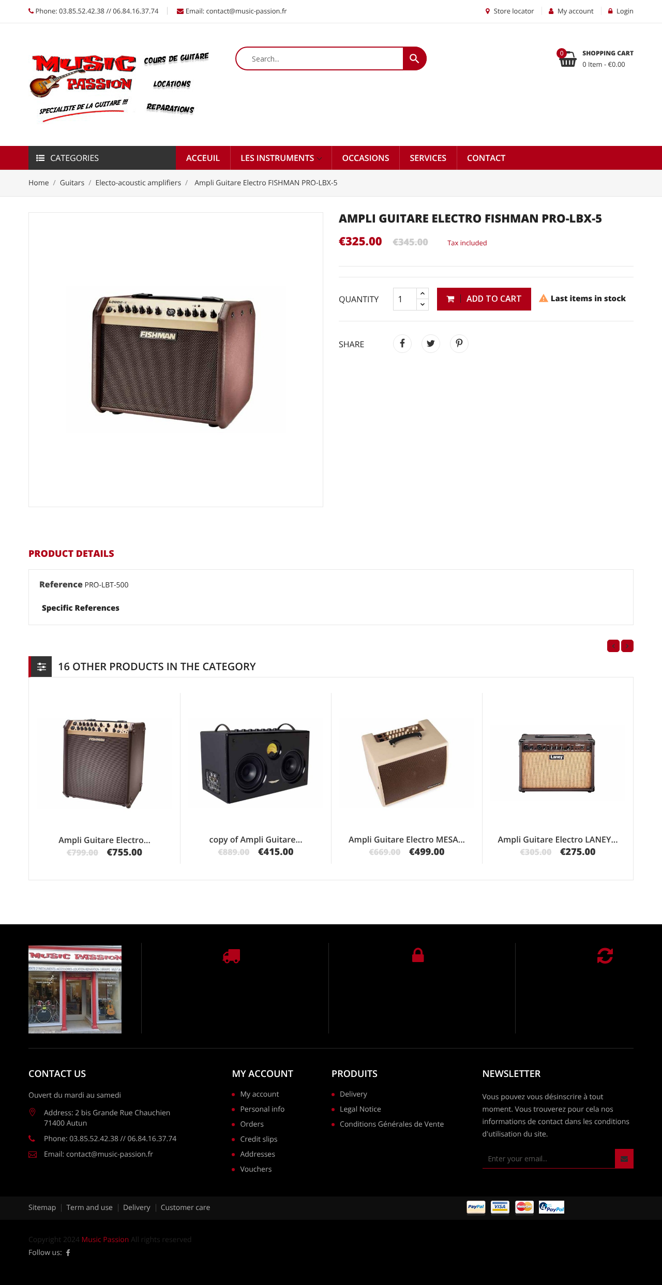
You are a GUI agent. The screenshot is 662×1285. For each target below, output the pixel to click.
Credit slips (258, 1140)
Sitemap (42, 1208)
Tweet (431, 343)
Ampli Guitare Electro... (104, 840)
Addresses (257, 1155)
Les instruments (278, 158)
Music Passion (105, 1240)
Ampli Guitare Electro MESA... (407, 839)
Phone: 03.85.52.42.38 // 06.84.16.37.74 (96, 11)
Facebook (68, 1253)
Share (402, 343)
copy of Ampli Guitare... (255, 839)
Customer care (185, 1208)
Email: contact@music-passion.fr (235, 11)
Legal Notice (360, 1110)
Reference (61, 584)
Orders (251, 1125)
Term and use (89, 1208)
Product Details (71, 554)
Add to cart (493, 298)
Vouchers (256, 1170)
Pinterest (459, 343)
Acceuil (203, 158)
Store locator (513, 11)
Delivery (353, 1095)
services (428, 158)
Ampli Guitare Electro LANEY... (558, 839)
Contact (486, 158)
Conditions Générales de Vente (392, 1125)
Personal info (262, 1110)
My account (262, 1074)
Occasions (365, 158)
